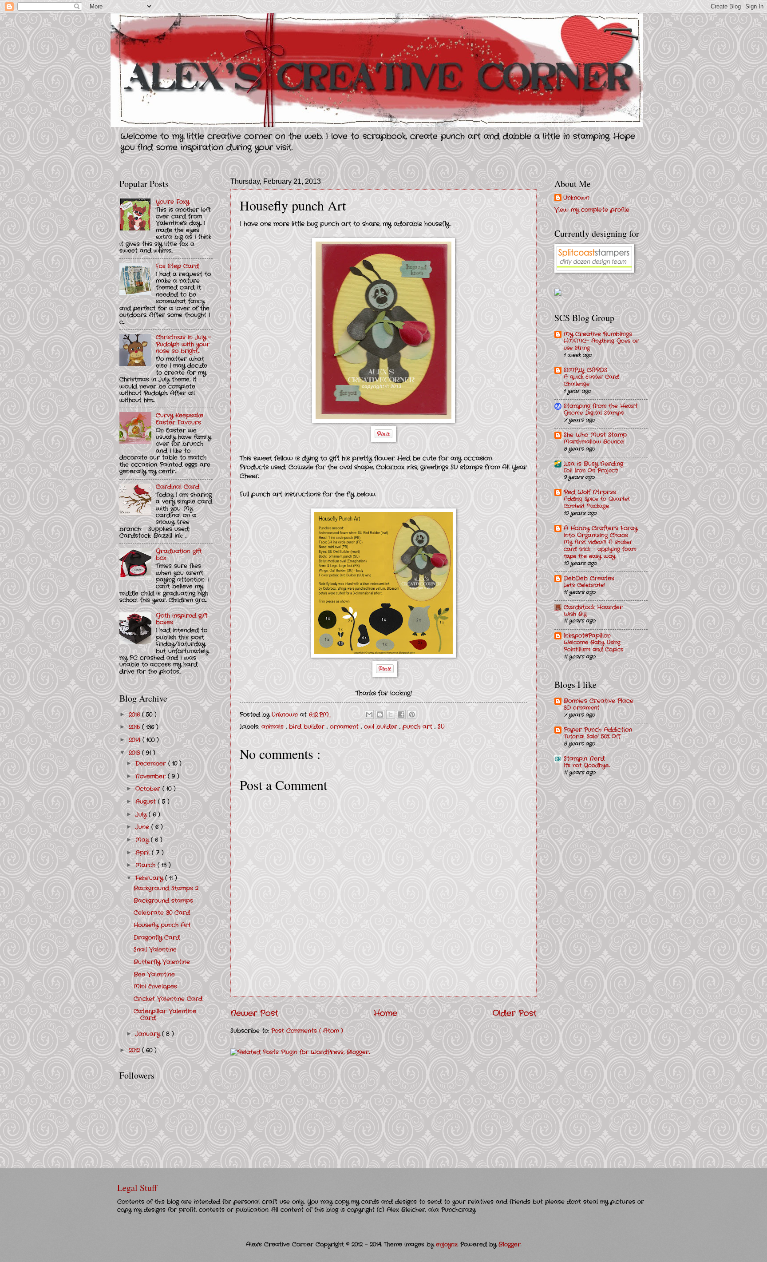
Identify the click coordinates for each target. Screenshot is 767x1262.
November (151, 776)
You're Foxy (172, 202)
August (146, 802)
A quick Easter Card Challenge (591, 380)
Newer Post (254, 1013)
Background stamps (163, 901)
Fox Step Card (177, 266)
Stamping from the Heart (601, 406)
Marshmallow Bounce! (594, 442)
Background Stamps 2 (166, 888)
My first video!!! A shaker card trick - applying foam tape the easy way (600, 549)
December (151, 763)
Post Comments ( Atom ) (307, 1031)
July (142, 814)
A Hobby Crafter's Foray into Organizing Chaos (600, 532)
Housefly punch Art (162, 925)
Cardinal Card (177, 487)
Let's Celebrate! (584, 585)
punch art (419, 726)
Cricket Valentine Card (168, 999)
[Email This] (369, 714)
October (148, 789)
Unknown (576, 198)
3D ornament (581, 708)
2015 (135, 727)
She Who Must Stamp (595, 435)
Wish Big (575, 614)
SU (441, 726)
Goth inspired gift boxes (182, 619)
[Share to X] (390, 714)
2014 (135, 740)
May (143, 840)
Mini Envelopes (155, 986)
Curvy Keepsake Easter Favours (179, 418)
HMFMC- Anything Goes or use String (601, 344)
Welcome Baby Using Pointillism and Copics (593, 646)
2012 (135, 1050)
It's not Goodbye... (587, 766)
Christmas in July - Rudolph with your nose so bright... (183, 344)
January (148, 1034)
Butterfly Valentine (162, 962)
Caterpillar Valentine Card (165, 1014)
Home (385, 1013)
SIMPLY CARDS (585, 370)
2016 (135, 714)
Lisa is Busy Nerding (593, 464)
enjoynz (447, 1244)
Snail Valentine (155, 949)
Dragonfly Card (157, 937)
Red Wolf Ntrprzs (590, 492)
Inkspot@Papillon (587, 635)
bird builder (308, 726)
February (150, 878)
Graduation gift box (179, 554)
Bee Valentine (154, 974)
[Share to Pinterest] (411, 714)
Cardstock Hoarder (593, 607)
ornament (345, 726)
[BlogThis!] (380, 714)
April (143, 853)
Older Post (515, 1013)
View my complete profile (591, 210)
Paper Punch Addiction (598, 730)
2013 (135, 753)
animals (273, 726)
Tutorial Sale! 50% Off (592, 737)
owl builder (381, 726)
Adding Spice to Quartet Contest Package (597, 502)
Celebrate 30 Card (162, 913)
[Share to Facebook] (401, 714)
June (143, 827)
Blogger (509, 1244)
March (146, 865)
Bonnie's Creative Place (598, 701)
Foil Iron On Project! (591, 471)
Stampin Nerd (584, 758)
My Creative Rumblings (598, 334)
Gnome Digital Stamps (594, 413)
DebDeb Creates (589, 578)
